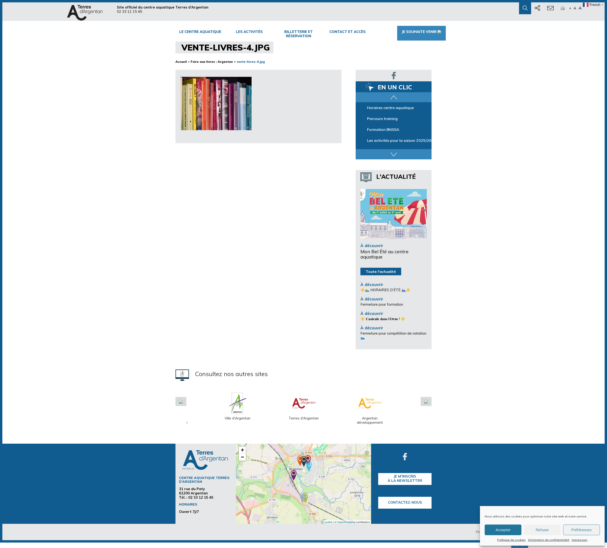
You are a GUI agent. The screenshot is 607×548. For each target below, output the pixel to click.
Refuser (542, 530)
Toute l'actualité (381, 271)
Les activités (249, 31)
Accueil (181, 62)
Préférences (581, 530)
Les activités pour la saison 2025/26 (399, 140)
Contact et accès (347, 31)
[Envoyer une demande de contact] (550, 8)
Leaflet (328, 522)
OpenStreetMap (346, 522)
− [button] (242, 457)
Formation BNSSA (383, 129)
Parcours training (382, 118)
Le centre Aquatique (200, 31)
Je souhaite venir (419, 31)
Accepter (503, 530)
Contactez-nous (405, 502)
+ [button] (242, 450)
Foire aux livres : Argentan (212, 62)
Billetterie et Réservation (298, 33)
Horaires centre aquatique (390, 107)
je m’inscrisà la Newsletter (405, 478)
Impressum (579, 540)
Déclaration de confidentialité (548, 540)
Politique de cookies (511, 540)
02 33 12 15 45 (129, 11)
